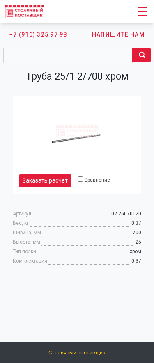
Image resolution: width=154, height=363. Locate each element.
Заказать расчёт (45, 180)
